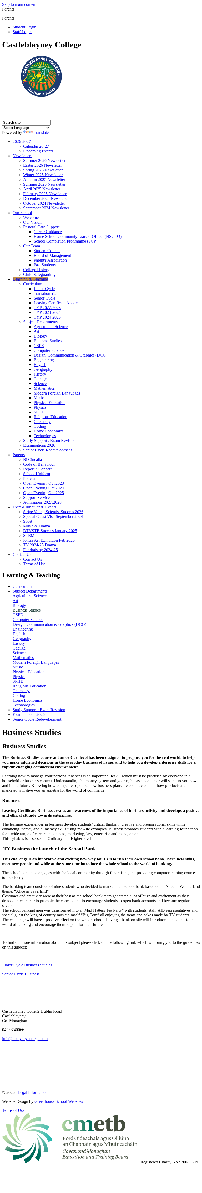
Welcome (31, 217)
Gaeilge (40, 379)
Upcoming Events (38, 151)
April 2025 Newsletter (41, 189)
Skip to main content (19, 4)
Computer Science (49, 350)
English (40, 364)
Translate (41, 132)
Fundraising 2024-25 (40, 549)
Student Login (24, 27)
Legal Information (33, 1092)
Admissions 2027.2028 (42, 502)
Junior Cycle (44, 288)
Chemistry (42, 421)
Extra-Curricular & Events (34, 507)
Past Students (45, 265)
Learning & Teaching (30, 279)
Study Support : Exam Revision (49, 440)
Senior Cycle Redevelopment (47, 450)
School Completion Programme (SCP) (65, 241)
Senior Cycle (44, 298)
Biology (40, 336)
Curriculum (32, 284)
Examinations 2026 (39, 445)
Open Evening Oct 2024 (43, 488)
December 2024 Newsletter (46, 198)
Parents (19, 455)
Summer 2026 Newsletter (44, 160)
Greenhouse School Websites (58, 1101)
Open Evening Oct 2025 (43, 492)
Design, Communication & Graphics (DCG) (70, 355)
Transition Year (46, 293)
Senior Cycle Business (20, 974)
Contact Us (22, 554)
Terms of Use (34, 564)
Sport (27, 521)
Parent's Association (50, 260)
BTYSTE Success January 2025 (50, 530)
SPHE (39, 412)
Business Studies (48, 341)
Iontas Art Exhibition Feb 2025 (49, 540)
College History (36, 269)
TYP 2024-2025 (47, 317)
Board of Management (52, 255)
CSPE (39, 345)
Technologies (45, 436)
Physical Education (49, 402)
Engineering (44, 360)
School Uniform (36, 474)
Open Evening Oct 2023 (43, 483)
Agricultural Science (51, 326)
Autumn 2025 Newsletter (44, 179)
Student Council (47, 250)
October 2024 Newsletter (44, 203)
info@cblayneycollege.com (25, 1038)
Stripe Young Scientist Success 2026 (53, 511)
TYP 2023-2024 (47, 312)
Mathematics (44, 388)
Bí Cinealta (32, 459)
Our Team (31, 246)
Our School (22, 212)
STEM (28, 535)
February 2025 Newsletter (45, 193)
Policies (29, 478)
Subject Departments (40, 322)
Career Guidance (48, 231)
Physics (40, 407)
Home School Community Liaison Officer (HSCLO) (78, 236)
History (40, 374)
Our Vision (32, 222)
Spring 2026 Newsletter (43, 170)
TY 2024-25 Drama (39, 545)
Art (36, 331)
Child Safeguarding (39, 274)
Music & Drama (36, 526)
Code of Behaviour (39, 464)
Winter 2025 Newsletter (43, 174)
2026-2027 (22, 141)
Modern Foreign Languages (57, 393)
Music (39, 398)
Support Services (37, 497)
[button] (16, 18)
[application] (101, 1065)
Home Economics (48, 431)
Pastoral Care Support (41, 227)
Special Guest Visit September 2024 (53, 516)
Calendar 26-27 (36, 146)
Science (40, 383)
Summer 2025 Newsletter (44, 184)
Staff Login (22, 32)
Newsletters (22, 155)
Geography (43, 369)
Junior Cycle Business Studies (27, 965)
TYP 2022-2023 (47, 307)
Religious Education (50, 417)
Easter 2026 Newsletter (42, 165)
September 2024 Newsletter (46, 208)
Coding (40, 426)
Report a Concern (38, 469)
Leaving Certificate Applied (57, 303)
